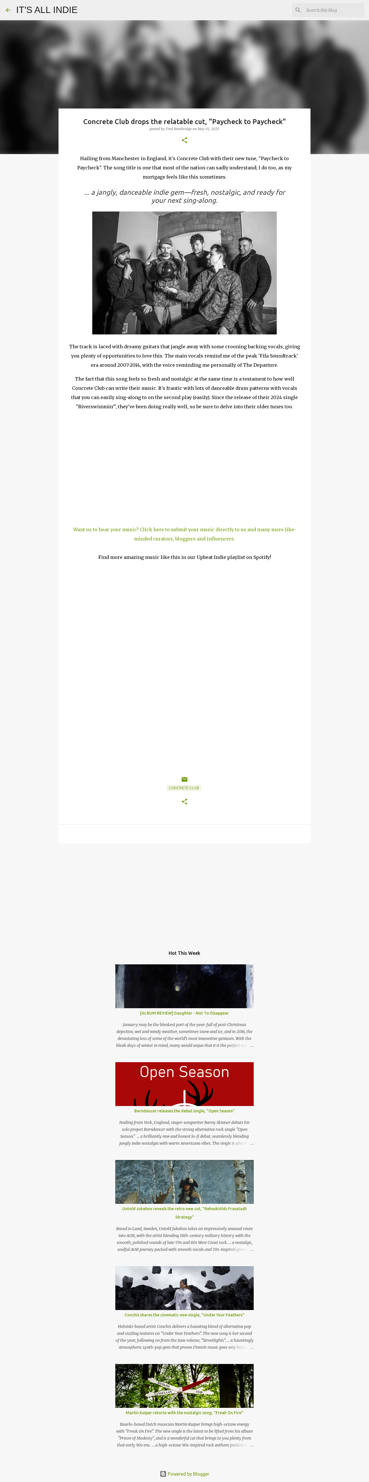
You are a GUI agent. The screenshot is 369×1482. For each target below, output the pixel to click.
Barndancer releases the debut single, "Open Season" (184, 1111)
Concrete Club (184, 788)
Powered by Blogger (188, 1474)
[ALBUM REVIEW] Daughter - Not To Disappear (184, 1013)
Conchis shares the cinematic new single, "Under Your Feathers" (184, 1315)
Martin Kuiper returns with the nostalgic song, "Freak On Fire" (184, 1412)
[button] (184, 141)
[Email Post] (184, 782)
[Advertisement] (184, 892)
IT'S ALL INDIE (47, 10)
